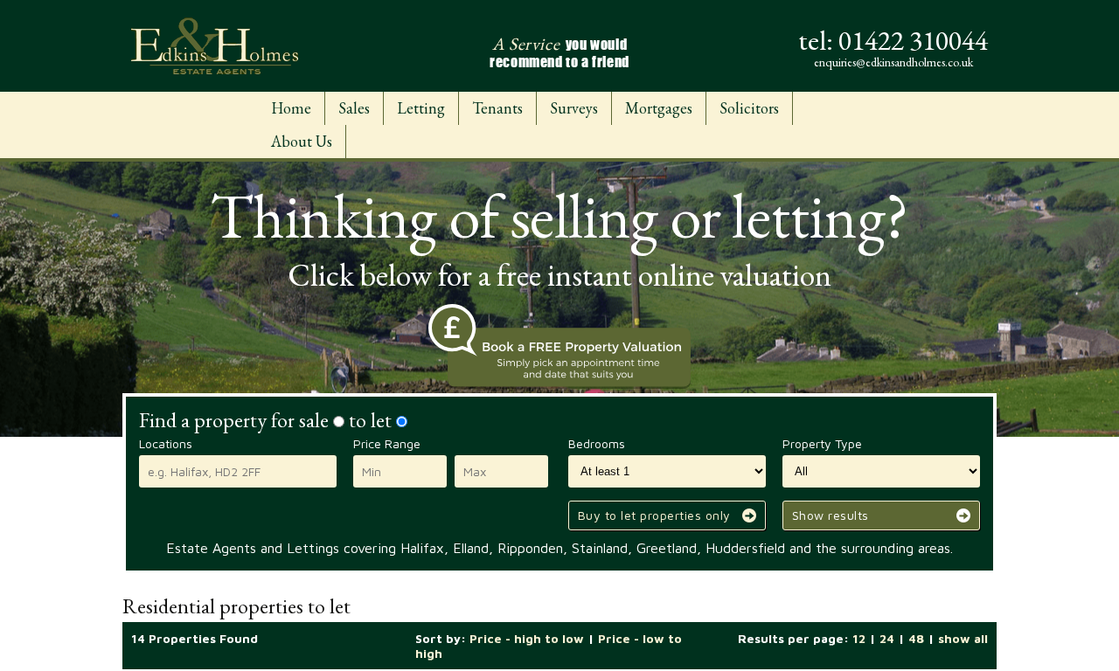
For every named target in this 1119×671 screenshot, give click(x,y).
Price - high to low (526, 638)
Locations (165, 443)
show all (963, 638)
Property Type (822, 443)
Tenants (497, 108)
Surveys (574, 108)
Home (291, 108)
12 (858, 638)
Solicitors (749, 108)
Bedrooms (596, 443)
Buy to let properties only (654, 515)
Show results (830, 515)
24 (886, 638)
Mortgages (658, 108)
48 (916, 638)
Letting (421, 108)
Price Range (386, 443)
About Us (301, 141)
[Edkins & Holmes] (214, 45)
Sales (354, 108)
